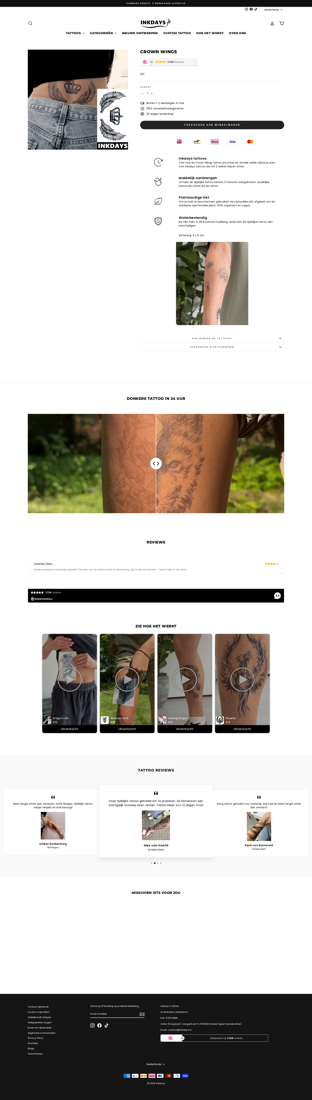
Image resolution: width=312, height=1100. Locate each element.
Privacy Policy (35, 1038)
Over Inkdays (35, 1053)
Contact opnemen (38, 1006)
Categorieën (102, 33)
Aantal (145, 87)
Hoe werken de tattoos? (212, 338)
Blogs (31, 1048)
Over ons (237, 33)
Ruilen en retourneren (40, 1027)
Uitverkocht (69, 729)
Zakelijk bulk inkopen (39, 1017)
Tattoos (74, 33)
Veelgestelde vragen (40, 1022)
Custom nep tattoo (38, 1012)
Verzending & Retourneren (212, 346)
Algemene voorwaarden (41, 1033)
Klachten (33, 1043)
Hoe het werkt (210, 33)
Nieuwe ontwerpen (140, 33)
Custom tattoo (177, 33)
